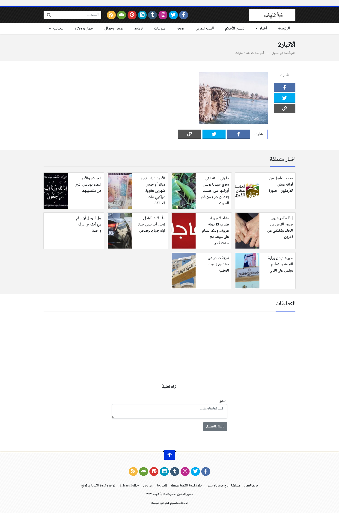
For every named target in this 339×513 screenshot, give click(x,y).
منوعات (159, 28)
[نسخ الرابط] (284, 108)
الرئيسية (284, 28)
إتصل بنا (162, 486)
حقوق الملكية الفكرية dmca (186, 486)
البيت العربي (205, 28)
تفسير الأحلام (234, 28)
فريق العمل (251, 486)
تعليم (138, 28)
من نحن (148, 486)
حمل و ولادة (84, 28)
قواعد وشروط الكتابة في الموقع (98, 486)
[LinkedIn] (142, 15)
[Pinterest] (132, 15)
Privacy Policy (129, 486)
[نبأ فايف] (272, 15)
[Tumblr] (152, 15)
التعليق (223, 401)
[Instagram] (162, 15)
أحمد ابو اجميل (281, 53)
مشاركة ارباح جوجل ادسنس (223, 486)
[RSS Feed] (111, 15)
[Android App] (121, 15)
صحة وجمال (113, 28)
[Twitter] (173, 15)
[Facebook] (183, 15)
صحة (180, 28)
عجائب (58, 28)
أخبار (263, 28)
